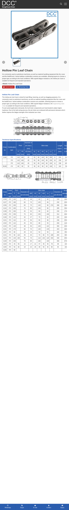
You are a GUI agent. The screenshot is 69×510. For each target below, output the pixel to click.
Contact (48, 507)
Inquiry (62, 507)
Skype (22, 507)
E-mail (35, 507)
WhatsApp (8, 507)
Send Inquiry (9, 87)
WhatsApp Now (24, 87)
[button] (3, 62)
